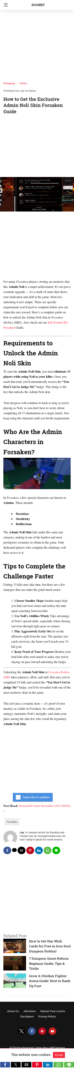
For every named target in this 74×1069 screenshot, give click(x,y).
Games (23, 83)
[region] (37, 146)
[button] (5, 1064)
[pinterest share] (30, 850)
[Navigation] (5, 5)
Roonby (38, 5)
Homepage (9, 83)
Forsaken (12, 821)
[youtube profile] (52, 1031)
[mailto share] (21, 850)
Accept (59, 1054)
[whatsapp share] (48, 850)
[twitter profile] (21, 1031)
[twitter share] (14, 850)
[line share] (56, 850)
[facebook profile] (32, 1031)
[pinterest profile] (42, 1031)
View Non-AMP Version (50, 1047)
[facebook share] (7, 850)
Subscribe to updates (36, 797)
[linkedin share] (39, 850)
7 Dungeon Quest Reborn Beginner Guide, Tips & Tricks (49, 963)
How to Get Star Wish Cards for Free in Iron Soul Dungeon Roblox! (50, 946)
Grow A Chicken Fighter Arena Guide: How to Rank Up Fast (49, 981)
